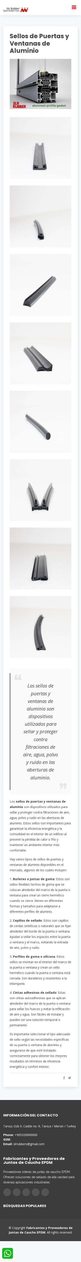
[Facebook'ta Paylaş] (63, 1077)
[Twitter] (17, 1192)
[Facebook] (7, 1192)
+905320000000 (26, 1135)
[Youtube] (36, 1192)
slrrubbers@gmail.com (28, 1144)
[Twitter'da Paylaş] (69, 1077)
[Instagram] (26, 1192)
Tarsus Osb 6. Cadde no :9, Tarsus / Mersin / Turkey (39, 1126)
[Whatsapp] (45, 1192)
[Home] (15, 9)
